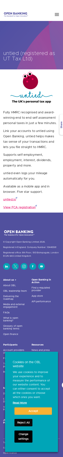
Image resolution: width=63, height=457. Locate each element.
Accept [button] (33, 411)
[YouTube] (41, 266)
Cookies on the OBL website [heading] (27, 364)
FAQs (6, 312)
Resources (38, 345)
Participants (10, 345)
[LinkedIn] (6, 266)
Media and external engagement (14, 305)
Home (41, 4)
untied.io (9, 199)
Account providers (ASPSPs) (13, 351)
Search (53, 4)
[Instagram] (24, 266)
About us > (9, 280)
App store (37, 296)
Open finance (10, 334)
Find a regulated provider (41, 289)
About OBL (9, 285)
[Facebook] (32, 266)
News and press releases (41, 351)
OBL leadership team (15, 291)
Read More (20, 403)
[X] (15, 266)
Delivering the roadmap (11, 297)
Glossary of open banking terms (13, 327)
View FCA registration (19, 207)
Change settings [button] (23, 436)
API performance (41, 301)
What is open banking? (10, 319)
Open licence (10, 453)
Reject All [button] (23, 422)
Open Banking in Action (41, 281)
